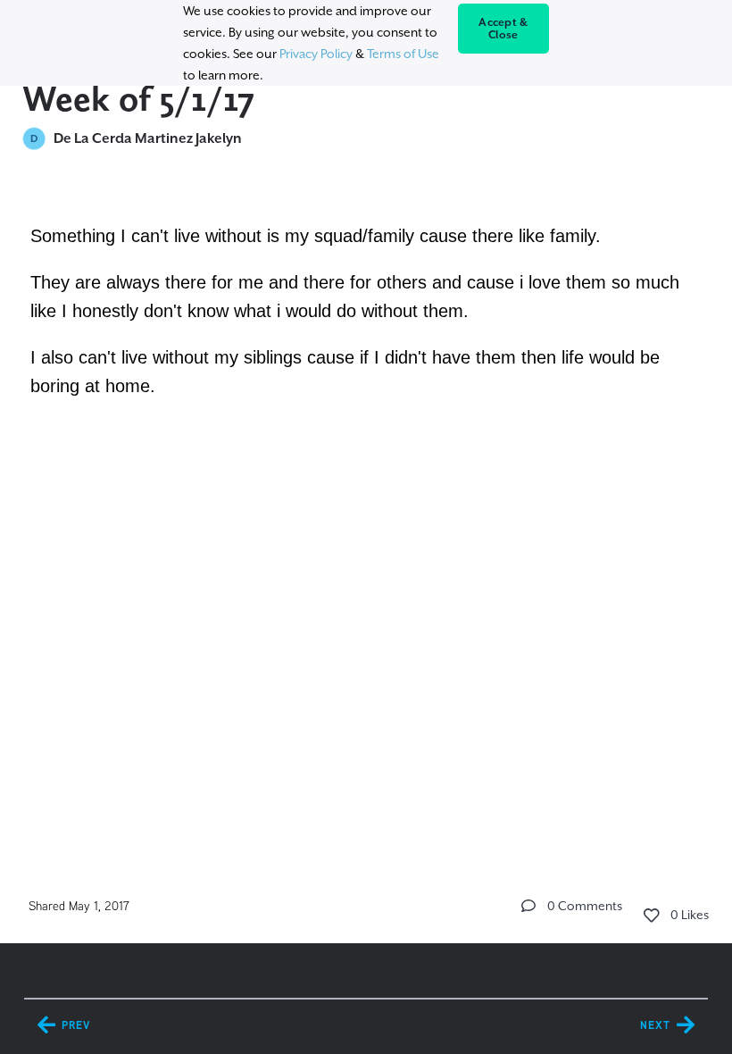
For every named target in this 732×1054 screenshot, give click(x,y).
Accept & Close (503, 28)
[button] (528, 906)
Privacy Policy (316, 53)
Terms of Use (403, 53)
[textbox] (366, 308)
